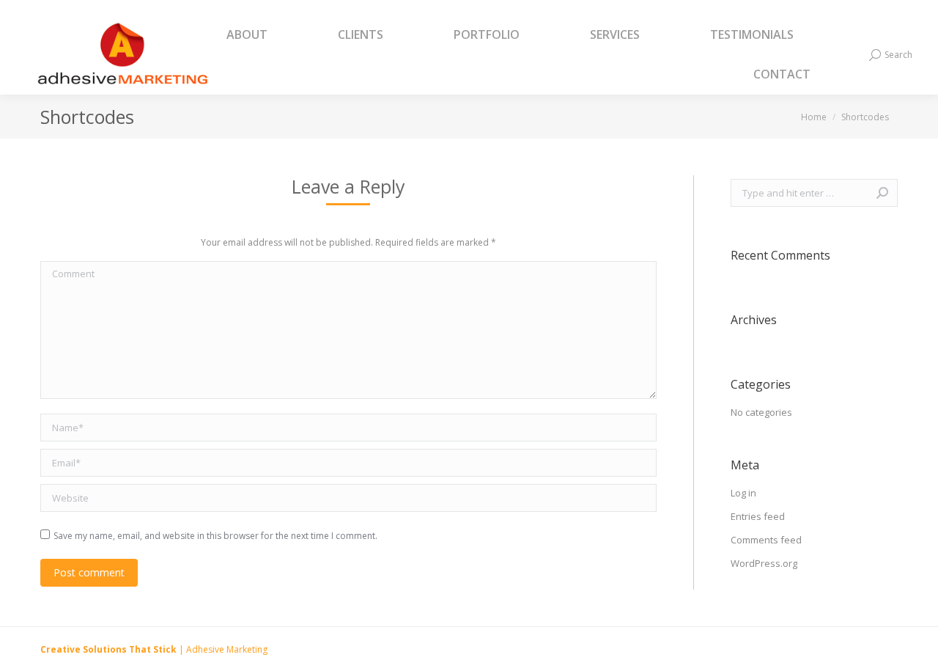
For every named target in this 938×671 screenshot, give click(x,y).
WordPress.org (764, 563)
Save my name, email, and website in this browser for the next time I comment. (215, 535)
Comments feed (766, 539)
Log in (743, 492)
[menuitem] (265, 35)
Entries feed (758, 516)
